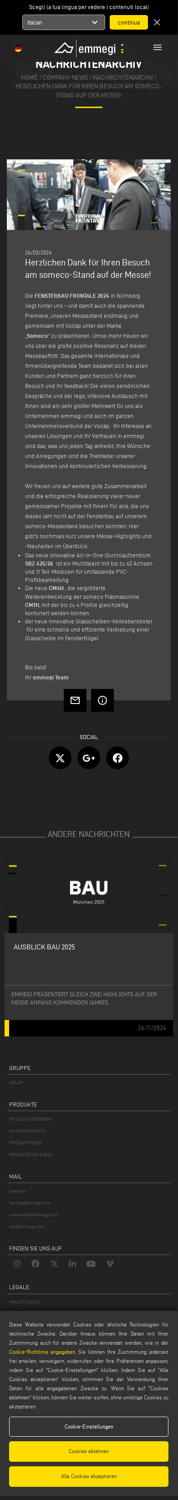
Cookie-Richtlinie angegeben (42, 1352)
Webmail (17, 1191)
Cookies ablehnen (89, 1451)
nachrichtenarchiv (123, 77)
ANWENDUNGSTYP (27, 1130)
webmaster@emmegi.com (33, 1214)
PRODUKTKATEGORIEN (30, 1119)
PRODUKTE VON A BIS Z (31, 1154)
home (29, 77)
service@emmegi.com (30, 1202)
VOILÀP (16, 1082)
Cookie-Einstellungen (89, 1426)
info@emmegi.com (26, 1226)
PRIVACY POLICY (24, 1302)
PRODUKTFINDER (25, 1142)
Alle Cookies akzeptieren (89, 1476)
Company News (65, 77)
